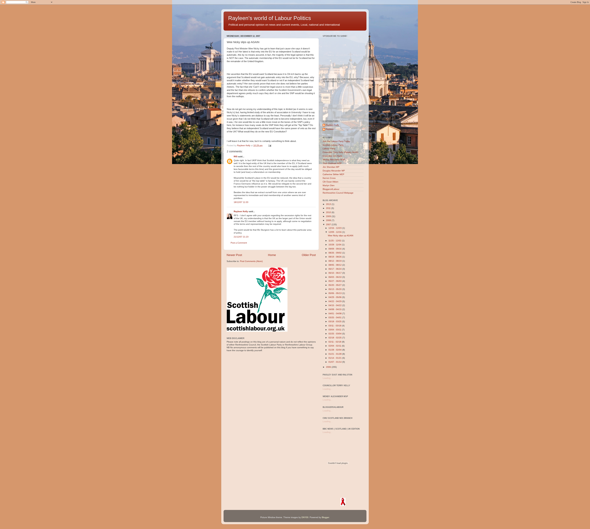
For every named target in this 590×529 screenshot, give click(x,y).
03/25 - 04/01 (335, 317)
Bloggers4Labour (331, 189)
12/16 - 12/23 (335, 228)
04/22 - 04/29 (335, 301)
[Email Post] (269, 145)
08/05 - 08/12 (335, 265)
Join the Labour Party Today (336, 141)
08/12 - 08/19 (335, 261)
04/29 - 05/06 (335, 297)
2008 (329, 220)
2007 (329, 224)
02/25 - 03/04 (335, 334)
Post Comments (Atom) (251, 261)
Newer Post (234, 255)
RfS (235, 156)
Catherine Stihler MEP (333, 174)
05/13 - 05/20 (335, 289)
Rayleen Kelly (241, 211)
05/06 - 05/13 (335, 293)
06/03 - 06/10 (335, 277)
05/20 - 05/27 (335, 285)
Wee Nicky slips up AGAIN (340, 235)
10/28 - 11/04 (335, 245)
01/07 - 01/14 (335, 362)
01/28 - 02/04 (335, 350)
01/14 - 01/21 (335, 358)
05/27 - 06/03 (335, 281)
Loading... (327, 378)
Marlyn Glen (328, 185)
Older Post (309, 255)
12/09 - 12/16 (335, 232)
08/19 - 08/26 (335, 257)
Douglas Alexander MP (334, 171)
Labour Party (329, 148)
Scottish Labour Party (333, 145)
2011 (328, 208)
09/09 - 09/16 (335, 249)
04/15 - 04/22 (335, 305)
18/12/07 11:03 (241, 202)
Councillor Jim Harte (332, 156)
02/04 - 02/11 (335, 346)
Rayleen (330, 129)
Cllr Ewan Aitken (330, 182)
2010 (329, 212)
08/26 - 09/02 (335, 253)
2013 (329, 204)
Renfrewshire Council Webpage (338, 193)
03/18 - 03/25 (335, 321)
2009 (329, 216)
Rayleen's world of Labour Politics (269, 18)
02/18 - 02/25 (335, 338)
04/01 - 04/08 (335, 313)
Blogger (325, 517)
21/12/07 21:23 (241, 237)
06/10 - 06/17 (335, 273)
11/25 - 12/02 (335, 241)
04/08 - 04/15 (335, 309)
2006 (329, 367)
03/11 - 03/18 (335, 326)
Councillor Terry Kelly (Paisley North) (340, 152)
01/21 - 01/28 (335, 354)
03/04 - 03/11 (335, 330)
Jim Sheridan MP (331, 167)
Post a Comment (239, 243)
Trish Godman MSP (332, 163)
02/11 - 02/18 (335, 342)
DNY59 (304, 517)
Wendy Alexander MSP (334, 160)
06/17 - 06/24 (335, 269)
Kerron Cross (329, 178)
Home (272, 255)
